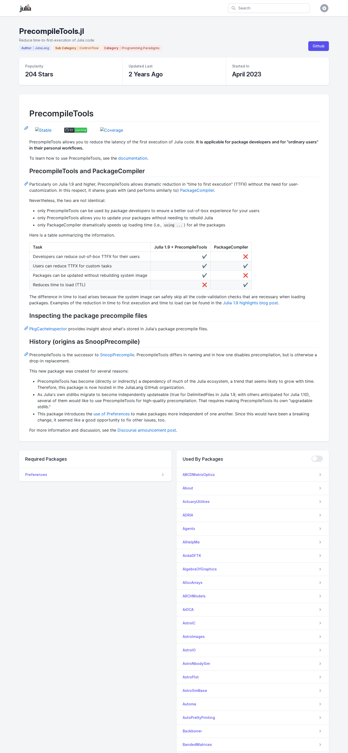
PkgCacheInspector (48, 328)
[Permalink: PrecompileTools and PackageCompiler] (26, 183)
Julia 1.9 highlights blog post (250, 302)
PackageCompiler (197, 190)
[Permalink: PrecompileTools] (26, 128)
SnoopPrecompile (117, 354)
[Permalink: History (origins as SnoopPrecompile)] (26, 354)
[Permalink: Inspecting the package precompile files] (26, 328)
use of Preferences (111, 413)
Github (319, 46)
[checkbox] (317, 459)
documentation (132, 158)
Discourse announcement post (146, 430)
